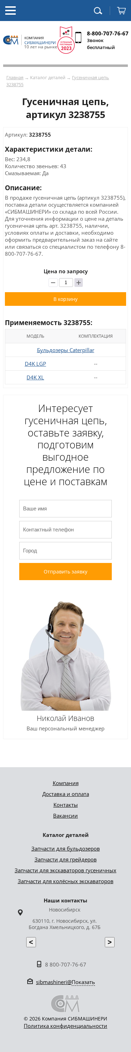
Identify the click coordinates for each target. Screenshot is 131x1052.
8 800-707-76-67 (65, 964)
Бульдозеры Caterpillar (65, 349)
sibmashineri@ (65, 981)
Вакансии (65, 815)
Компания (66, 782)
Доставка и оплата (65, 793)
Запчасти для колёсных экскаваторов (66, 881)
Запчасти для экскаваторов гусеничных (65, 870)
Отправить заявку (65, 571)
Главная (14, 77)
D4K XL (35, 377)
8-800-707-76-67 (108, 33)
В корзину (65, 299)
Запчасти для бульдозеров (65, 848)
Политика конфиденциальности (65, 1025)
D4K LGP (35, 363)
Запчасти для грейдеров (66, 859)
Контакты (65, 804)
